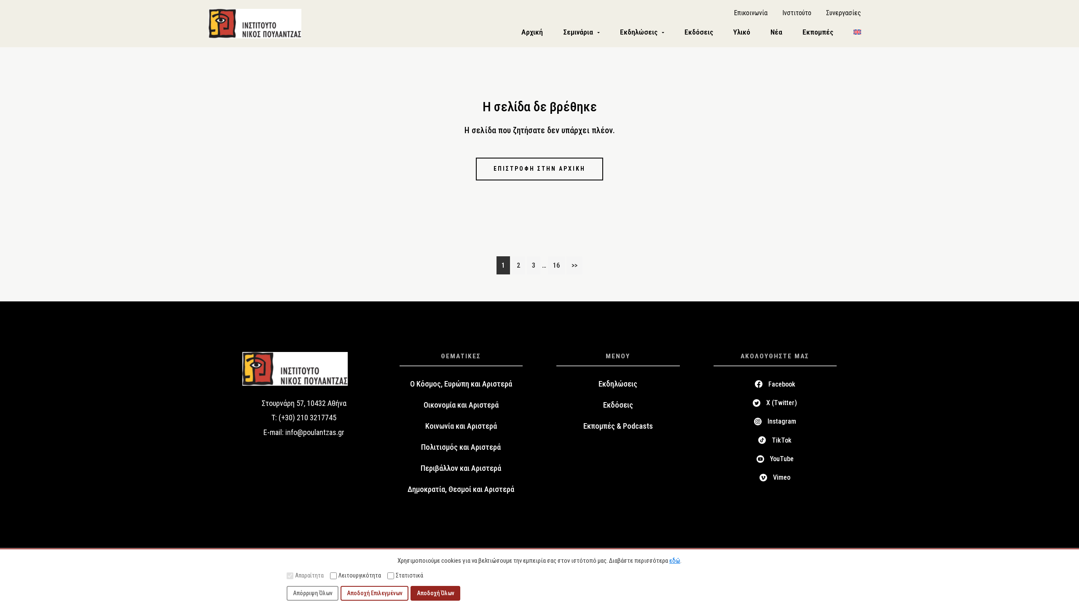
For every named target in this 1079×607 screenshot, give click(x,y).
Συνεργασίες (843, 13)
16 (559, 265)
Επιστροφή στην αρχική (539, 168)
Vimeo (781, 477)
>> (574, 265)
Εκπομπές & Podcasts (618, 426)
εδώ (674, 560)
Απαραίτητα (309, 575)
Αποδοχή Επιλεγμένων (375, 593)
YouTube (782, 459)
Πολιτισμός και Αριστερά (461, 447)
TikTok (782, 440)
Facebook (781, 384)
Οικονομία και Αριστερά (461, 405)
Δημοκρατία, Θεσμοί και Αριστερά (461, 489)
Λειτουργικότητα (359, 575)
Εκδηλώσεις (618, 384)
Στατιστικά (409, 575)
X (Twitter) (781, 403)
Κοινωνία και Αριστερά (461, 426)
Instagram (782, 421)
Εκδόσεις (618, 405)
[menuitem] (857, 32)
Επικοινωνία (751, 13)
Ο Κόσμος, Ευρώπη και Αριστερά (461, 384)
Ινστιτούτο (796, 13)
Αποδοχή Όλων (435, 593)
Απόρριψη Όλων (313, 593)
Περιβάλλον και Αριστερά (461, 468)
